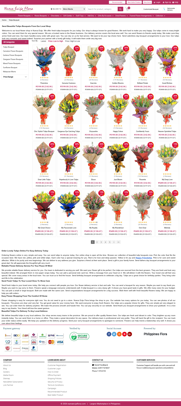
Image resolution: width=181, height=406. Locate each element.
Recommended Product (57, 391)
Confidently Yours (142, 131)
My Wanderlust (118, 228)
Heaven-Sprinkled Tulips (167, 131)
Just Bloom (118, 179)
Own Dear (142, 228)
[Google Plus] (129, 334)
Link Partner (8, 385)
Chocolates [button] (55, 15)
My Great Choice (44, 228)
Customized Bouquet (151, 9)
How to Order (53, 372)
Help (176, 2)
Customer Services (146, 360)
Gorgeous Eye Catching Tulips (69, 131)
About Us (7, 365)
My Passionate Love (68, 228)
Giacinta (93, 83)
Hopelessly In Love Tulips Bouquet (68, 180)
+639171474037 (104, 368)
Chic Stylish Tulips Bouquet (44, 131)
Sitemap (6, 378)
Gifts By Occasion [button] (104, 15)
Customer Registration (57, 365)
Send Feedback (101, 365)
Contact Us (97, 360)
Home (4, 20)
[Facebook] (109, 334)
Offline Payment (54, 375)
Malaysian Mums (9, 71)
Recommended (117, 2)
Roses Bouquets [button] (41, 15)
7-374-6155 (101, 371)
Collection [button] (159, 15)
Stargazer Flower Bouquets (13, 59)
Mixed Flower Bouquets (12, 63)
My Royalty (93, 228)
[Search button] (120, 9)
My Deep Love (167, 179)
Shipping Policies (54, 378)
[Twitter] (114, 334)
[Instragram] (119, 334)
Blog (5, 368)
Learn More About (56, 360)
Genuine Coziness (69, 83)
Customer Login (54, 368)
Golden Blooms (118, 83)
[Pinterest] (124, 334)
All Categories (9, 42)
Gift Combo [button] (67, 15)
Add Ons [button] (91, 15)
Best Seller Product (134, 2)
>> (118, 242)
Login (158, 2)
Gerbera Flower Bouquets (12, 55)
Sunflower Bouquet (10, 67)
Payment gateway (11, 328)
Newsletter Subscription (13, 381)
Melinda (167, 228)
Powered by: (150, 328)
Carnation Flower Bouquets (13, 51)
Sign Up (168, 2)
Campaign (52, 388)
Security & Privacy (55, 381)
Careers (6, 372)
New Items (147, 2)
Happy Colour (118, 131)
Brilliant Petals (142, 83)
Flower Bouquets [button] (24, 15)
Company (7, 360)
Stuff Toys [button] (80, 15)
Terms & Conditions (56, 385)
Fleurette (142, 179)
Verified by (74, 328)
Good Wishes (167, 83)
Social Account (114, 328)
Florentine (44, 83)
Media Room (8, 375)
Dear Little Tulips (44, 179)
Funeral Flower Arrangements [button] (141, 15)
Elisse (93, 179)
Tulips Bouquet (14, 20)
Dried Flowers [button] (120, 15)
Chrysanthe (93, 131)
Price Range (8, 77)
